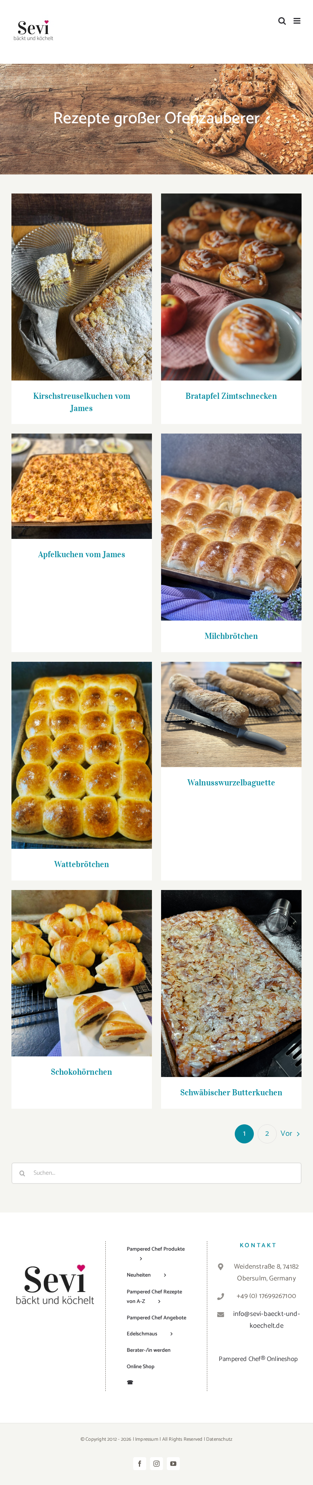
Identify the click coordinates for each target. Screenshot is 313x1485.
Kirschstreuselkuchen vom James (81, 279)
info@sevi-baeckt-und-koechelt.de (266, 1320)
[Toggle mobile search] (282, 21)
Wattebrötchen (81, 748)
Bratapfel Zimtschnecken (231, 279)
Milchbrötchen (231, 520)
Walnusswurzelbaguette (231, 707)
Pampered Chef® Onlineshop (258, 1358)
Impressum (146, 1439)
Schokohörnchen (81, 966)
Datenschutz (219, 1439)
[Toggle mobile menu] (298, 21)
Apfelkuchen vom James (81, 478)
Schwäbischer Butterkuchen (231, 976)
